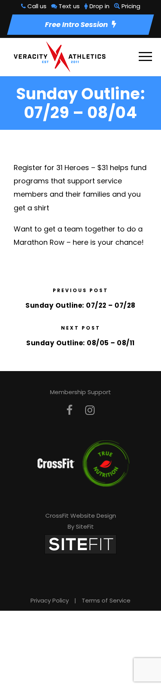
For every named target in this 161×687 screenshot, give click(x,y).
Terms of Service (106, 600)
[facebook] (69, 410)
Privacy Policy (49, 600)
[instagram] (90, 410)
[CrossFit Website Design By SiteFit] (80, 544)
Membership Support (80, 392)
